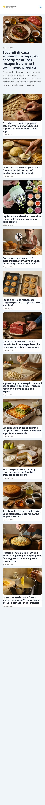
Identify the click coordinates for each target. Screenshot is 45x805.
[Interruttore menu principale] (40, 7)
